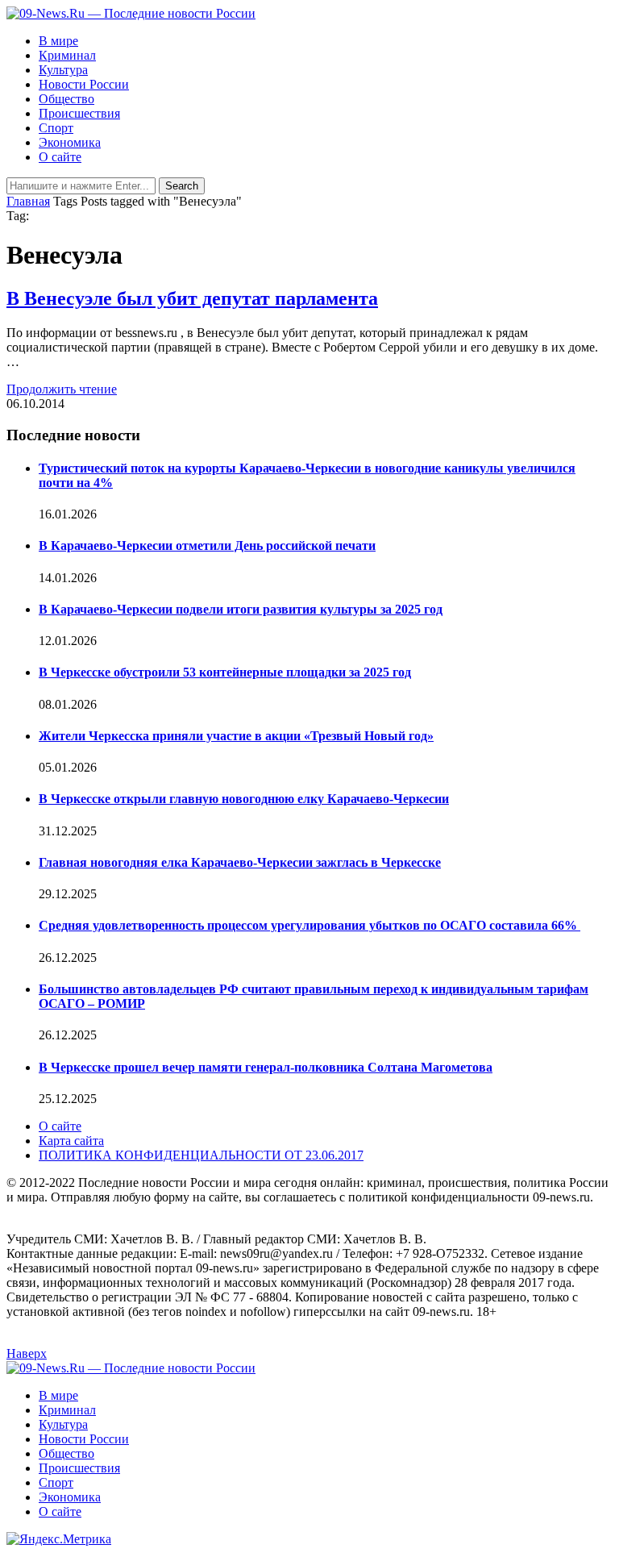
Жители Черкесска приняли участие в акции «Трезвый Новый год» (236, 736)
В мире (58, 41)
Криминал (67, 55)
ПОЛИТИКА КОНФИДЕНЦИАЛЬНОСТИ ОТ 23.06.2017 (201, 1155)
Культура (63, 70)
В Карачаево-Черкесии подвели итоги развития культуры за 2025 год (240, 609)
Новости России (84, 84)
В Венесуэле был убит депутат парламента (192, 298)
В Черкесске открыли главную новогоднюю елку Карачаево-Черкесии (244, 799)
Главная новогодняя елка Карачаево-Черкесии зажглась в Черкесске (240, 862)
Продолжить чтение (61, 389)
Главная (28, 201)
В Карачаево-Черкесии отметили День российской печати (207, 545)
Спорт (56, 128)
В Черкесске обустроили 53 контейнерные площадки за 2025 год (225, 672)
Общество (66, 99)
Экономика (70, 142)
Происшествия (79, 113)
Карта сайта (71, 1140)
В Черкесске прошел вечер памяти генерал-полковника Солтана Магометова (265, 1067)
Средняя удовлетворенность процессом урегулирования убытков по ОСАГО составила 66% (309, 925)
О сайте (60, 157)
